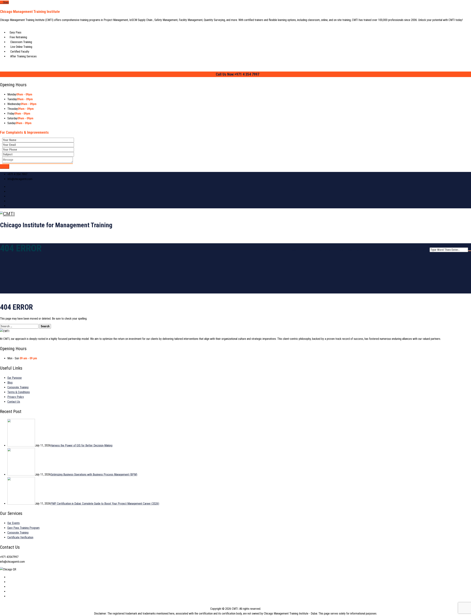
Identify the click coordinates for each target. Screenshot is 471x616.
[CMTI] (235, 213)
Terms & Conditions (18, 392)
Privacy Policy (15, 397)
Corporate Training (388, 250)
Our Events (13, 523)
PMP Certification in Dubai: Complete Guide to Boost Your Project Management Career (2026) (104, 503)
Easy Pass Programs (352, 250)
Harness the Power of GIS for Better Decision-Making (81, 445)
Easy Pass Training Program (23, 528)
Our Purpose (288, 250)
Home (267, 250)
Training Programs (318, 250)
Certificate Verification (20, 537)
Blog (10, 382)
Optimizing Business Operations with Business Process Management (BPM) (93, 474)
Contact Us (416, 250)
